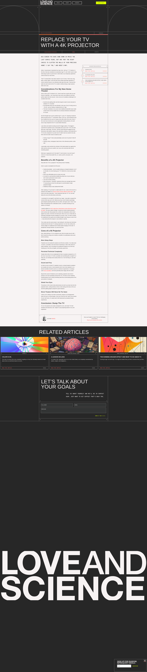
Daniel (53, 318)
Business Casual (76, 353)
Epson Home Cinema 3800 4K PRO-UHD (63, 191)
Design (24, 353)
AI (26, 353)
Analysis (126, 353)
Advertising (70, 353)
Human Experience (120, 353)
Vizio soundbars (48, 270)
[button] (145, 661)
